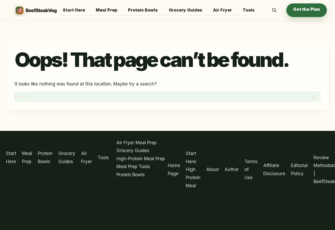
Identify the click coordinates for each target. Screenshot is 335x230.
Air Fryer (222, 10)
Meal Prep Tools (133, 166)
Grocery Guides (185, 10)
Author (232, 169)
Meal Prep (106, 10)
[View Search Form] (274, 10)
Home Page (174, 169)
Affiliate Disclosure (274, 169)
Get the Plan (306, 9)
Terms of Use (251, 169)
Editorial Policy (299, 169)
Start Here (74, 10)
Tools (249, 10)
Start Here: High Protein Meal (193, 169)
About (212, 169)
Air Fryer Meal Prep (136, 142)
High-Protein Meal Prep (140, 158)
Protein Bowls (143, 10)
